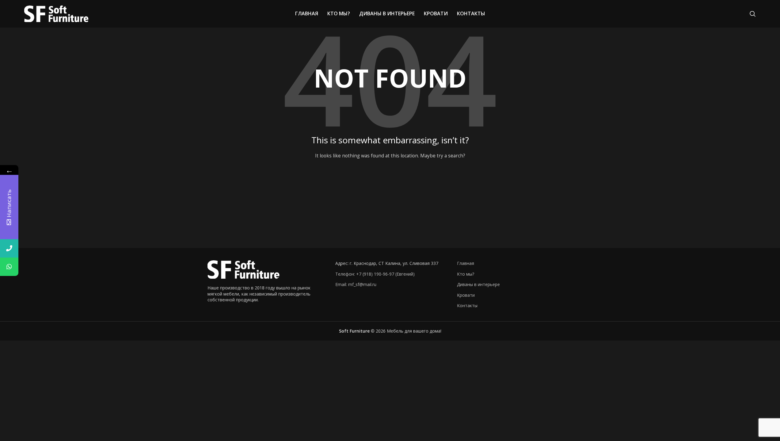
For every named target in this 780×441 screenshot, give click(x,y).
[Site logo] (56, 13)
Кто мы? (465, 274)
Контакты (467, 305)
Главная (465, 263)
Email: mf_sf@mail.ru (355, 284)
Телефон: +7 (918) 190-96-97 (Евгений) (375, 274)
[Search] (753, 14)
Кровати (466, 295)
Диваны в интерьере (478, 284)
